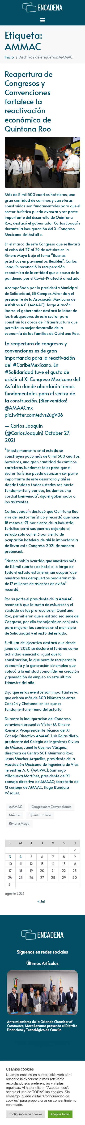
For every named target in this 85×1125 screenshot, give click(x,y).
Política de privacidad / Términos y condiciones (42, 1044)
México (14, 815)
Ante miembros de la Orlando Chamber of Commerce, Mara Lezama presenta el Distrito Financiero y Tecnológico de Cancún (42, 1025)
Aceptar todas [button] (60, 1114)
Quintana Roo (40, 815)
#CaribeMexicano (32, 365)
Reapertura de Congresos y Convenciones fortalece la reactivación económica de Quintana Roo (29, 101)
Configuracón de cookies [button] (25, 1114)
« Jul (41, 901)
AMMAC (15, 806)
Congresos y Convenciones (51, 806)
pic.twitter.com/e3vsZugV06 (34, 414)
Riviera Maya (19, 823)
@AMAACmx (19, 407)
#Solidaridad (19, 372)
